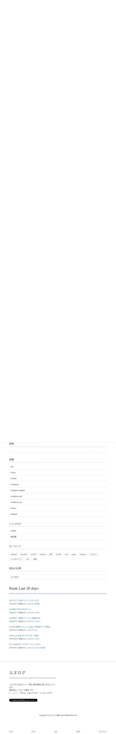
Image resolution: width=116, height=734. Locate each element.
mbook (43, 554)
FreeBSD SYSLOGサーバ (20, 609)
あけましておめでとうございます (24, 600)
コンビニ (93, 554)
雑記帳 (14, 537)
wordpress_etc (16, 502)
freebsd (13, 478)
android (14, 554)
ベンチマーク (16, 559)
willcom (83, 554)
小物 (34, 559)
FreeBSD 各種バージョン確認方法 (24, 618)
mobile (13, 531)
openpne (14, 514)
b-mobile (23, 554)
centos (13, 472)
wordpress (15, 484)
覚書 (55, 731)
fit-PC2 (33, 554)
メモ (27, 559)
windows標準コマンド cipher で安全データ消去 (29, 627)
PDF (50, 554)
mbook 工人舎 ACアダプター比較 (23, 636)
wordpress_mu (16, 496)
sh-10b (58, 554)
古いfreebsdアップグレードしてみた (25, 644)
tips (12, 467)
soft (66, 554)
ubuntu (13, 508)
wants (74, 554)
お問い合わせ (102, 731)
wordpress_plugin (18, 490)
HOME (33, 731)
